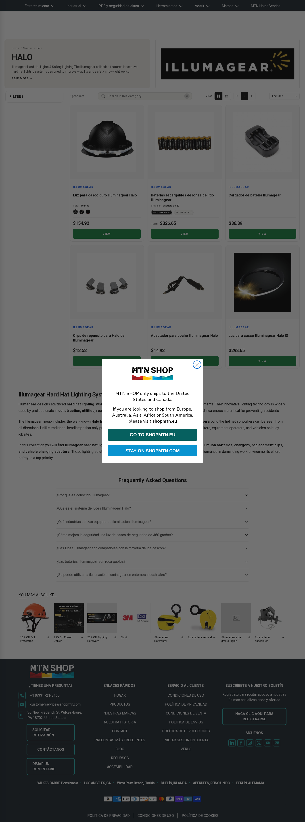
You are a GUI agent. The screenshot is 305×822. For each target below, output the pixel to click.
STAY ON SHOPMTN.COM (152, 450)
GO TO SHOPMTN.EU (152, 434)
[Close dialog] (197, 365)
